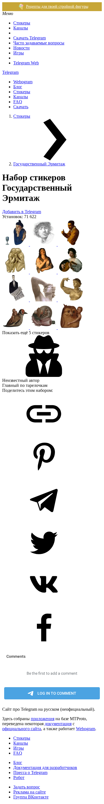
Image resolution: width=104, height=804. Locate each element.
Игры (18, 53)
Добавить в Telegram (21, 211)
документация (58, 723)
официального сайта (21, 728)
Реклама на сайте (29, 792)
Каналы (20, 28)
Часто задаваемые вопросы (38, 43)
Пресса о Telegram (30, 772)
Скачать (20, 106)
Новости (21, 48)
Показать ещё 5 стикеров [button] (25, 332)
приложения (42, 718)
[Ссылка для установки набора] (43, 433)
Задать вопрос (26, 787)
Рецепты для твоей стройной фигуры (57, 6)
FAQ (17, 101)
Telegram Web (26, 63)
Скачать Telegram (29, 38)
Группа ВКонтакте (31, 797)
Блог (17, 86)
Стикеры (21, 23)
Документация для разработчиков (45, 767)
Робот (18, 777)
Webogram (22, 81)
